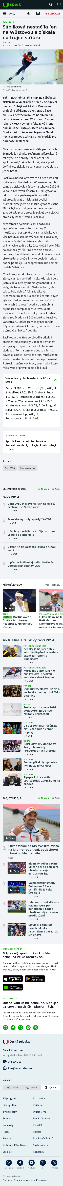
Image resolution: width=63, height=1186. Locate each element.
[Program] (38, 13)
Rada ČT (37, 1125)
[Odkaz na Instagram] (5, 1027)
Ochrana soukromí (23, 1180)
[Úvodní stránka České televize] (17, 1042)
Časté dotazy (40, 1145)
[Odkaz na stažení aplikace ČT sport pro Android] (35, 978)
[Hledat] (51, 4)
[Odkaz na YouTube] (28, 1027)
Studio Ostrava (41, 1118)
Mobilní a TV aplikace (15, 1145)
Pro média (39, 1098)
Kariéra (37, 1131)
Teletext (8, 1118)
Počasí (6, 1131)
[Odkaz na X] (20, 1027)
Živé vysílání (9, 1105)
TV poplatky (10, 1111)
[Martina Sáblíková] (31, 66)
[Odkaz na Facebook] (13, 1027)
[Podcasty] (28, 13)
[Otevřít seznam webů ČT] (59, 4)
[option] (12, 1087)
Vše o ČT (7, 1151)
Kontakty (38, 1151)
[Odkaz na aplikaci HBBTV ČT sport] (13, 987)
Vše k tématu (52, 584)
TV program (9, 1098)
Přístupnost (42, 1180)
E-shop (7, 1138)
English (6, 1180)
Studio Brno (40, 1111)
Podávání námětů (43, 1138)
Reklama (38, 1105)
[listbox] (31, 1087)
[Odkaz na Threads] (35, 1027)
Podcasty (8, 1125)
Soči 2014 (8, 22)
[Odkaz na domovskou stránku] (17, 5)
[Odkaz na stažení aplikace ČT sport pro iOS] (13, 978)
